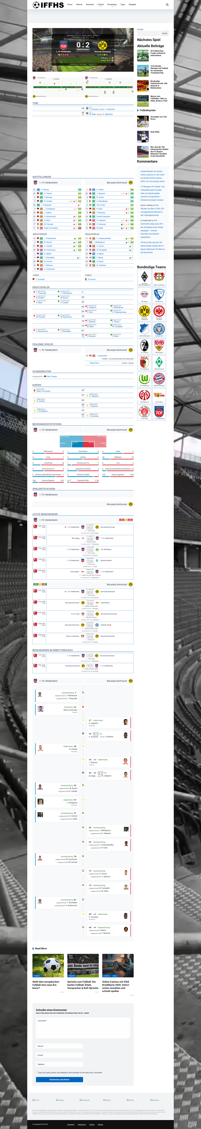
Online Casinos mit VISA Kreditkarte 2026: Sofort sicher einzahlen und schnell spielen (115, 986)
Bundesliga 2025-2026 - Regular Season (79, 35)
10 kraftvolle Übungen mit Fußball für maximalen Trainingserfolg (159, 69)
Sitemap (100, 1124)
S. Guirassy (94, 109)
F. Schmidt (40, 279)
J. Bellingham (99, 242)
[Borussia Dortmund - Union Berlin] (83, 605)
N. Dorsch (48, 261)
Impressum (70, 1124)
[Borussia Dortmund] (103, 48)
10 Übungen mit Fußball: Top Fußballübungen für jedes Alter (152, 190)
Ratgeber (132, 4)
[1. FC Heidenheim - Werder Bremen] (83, 562)
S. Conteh (48, 246)
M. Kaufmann (49, 250)
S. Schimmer (49, 269)
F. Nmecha (101, 213)
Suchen (140, 29)
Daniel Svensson (103, 216)
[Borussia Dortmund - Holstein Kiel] (83, 627)
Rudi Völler (155, 132)
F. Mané (100, 258)
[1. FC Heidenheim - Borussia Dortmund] (83, 529)
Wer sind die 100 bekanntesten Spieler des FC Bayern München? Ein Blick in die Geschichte (159, 151)
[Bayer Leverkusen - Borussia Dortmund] (83, 638)
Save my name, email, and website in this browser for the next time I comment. (70, 1073)
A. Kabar (100, 261)
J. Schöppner (49, 209)
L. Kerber (47, 213)
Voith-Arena (76, 37)
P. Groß (99, 209)
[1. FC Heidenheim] (63, 48)
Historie (79, 4)
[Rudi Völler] (143, 142)
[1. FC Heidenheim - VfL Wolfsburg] (83, 551)
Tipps (122, 4)
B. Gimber (48, 201)
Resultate (90, 4)
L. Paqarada (46, 205)
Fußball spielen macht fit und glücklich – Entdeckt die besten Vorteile (152, 196)
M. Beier (92, 114)
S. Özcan (100, 246)
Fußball (100, 4)
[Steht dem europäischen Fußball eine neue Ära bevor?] (48, 965)
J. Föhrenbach (50, 238)
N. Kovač (92, 279)
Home (69, 4)
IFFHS (143, 242)
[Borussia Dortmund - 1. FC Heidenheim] (83, 668)
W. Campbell (102, 250)
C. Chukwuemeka (104, 238)
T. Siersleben (49, 258)
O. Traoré (48, 193)
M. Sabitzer (101, 265)
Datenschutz (82, 1124)
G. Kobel (100, 190)
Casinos (106, 976)
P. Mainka (48, 197)
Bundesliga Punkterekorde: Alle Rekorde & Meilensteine (159, 84)
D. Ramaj (45, 190)
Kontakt (91, 1124)
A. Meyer (100, 254)
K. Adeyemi (107, 114)
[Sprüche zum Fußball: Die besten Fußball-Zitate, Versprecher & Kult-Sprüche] (83, 965)
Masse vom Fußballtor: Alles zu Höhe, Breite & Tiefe (159, 98)
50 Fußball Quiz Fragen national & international (158, 53)
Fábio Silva (94, 363)
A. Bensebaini (102, 201)
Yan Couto (101, 205)
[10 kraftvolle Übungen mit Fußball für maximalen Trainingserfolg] (143, 76)
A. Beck (47, 220)
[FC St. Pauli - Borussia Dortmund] (83, 616)
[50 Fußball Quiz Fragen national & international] (143, 61)
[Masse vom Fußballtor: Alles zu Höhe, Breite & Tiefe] (143, 106)
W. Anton (100, 197)
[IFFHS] (48, 4)
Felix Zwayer (52, 376)
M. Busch (48, 242)
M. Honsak (48, 224)
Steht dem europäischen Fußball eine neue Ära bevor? (45, 984)
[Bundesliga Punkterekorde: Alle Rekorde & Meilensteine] (143, 91)
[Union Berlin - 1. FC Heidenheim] (83, 574)
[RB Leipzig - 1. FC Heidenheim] (83, 540)
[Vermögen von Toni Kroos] (143, 127)
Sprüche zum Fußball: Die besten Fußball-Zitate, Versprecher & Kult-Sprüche (82, 984)
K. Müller (47, 254)
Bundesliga (112, 4)
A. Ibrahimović (50, 216)
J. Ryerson (109, 109)
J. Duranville (102, 356)
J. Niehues (48, 265)
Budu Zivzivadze (51, 228)
